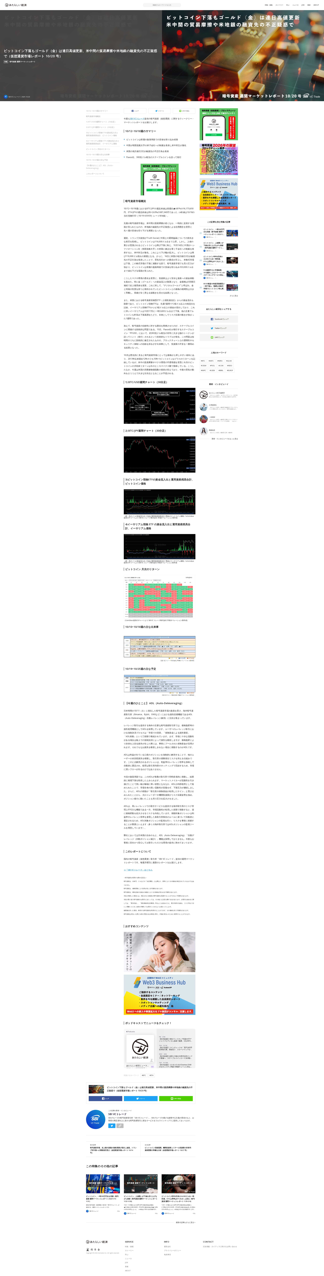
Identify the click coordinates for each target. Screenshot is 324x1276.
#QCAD (229, 361)
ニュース (295, 5)
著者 (308, 5)
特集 (118, 1211)
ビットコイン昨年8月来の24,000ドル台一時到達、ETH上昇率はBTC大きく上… (214, 259)
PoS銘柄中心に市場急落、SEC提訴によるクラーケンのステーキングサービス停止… (214, 272)
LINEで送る (185, 111)
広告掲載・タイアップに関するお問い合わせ (220, 1246)
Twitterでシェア (221, 328)
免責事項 (167, 1254)
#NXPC (203, 370)
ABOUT (316, 5)
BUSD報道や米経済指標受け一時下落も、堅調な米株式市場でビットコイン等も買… (214, 286)
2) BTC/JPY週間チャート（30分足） (101, 127)
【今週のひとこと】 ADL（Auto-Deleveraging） (99, 166)
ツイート (161, 111)
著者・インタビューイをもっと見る (225, 439)
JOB (303, 5)
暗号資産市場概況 (93, 116)
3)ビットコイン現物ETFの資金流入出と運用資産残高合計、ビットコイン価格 (102, 134)
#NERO (219, 361)
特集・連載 (269, 5)
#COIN (221, 366)
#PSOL (212, 366)
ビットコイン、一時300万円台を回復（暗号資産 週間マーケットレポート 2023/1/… (214, 231)
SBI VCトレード (137, 118)
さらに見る (234, 296)
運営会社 (167, 1246)
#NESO (229, 366)
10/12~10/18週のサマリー (97, 111)
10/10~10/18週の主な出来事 (98, 154)
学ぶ (287, 5)
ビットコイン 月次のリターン (98, 149)
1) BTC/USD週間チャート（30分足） (101, 122)
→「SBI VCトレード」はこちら (138, 870)
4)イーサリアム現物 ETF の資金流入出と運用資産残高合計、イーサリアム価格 (102, 142)
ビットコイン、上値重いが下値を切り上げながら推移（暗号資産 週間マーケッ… (213, 245)
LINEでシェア (220, 337)
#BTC (144, 1075)
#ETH (151, 1075)
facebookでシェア (222, 319)
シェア (136, 111)
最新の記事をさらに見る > (185, 1222)
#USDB (212, 370)
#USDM (203, 366)
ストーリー (279, 5)
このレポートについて (95, 173)
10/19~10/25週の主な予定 (97, 160)
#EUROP (230, 370)
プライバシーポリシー (172, 1250)
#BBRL (221, 370)
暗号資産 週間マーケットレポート (22, 62)
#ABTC (211, 361)
